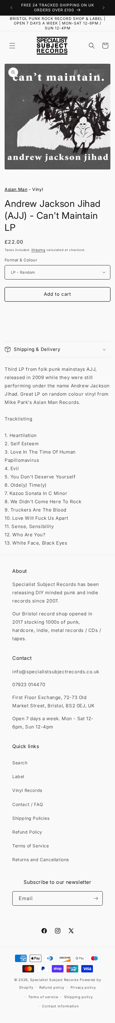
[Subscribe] (95, 898)
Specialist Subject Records (54, 980)
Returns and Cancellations (40, 859)
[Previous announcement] (11, 7)
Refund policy (51, 987)
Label (18, 776)
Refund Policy (27, 832)
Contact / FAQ (27, 804)
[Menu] (12, 45)
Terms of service (43, 997)
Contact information (60, 1006)
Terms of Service (30, 845)
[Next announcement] (103, 7)
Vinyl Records (27, 790)
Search (20, 762)
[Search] (91, 45)
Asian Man (16, 189)
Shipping (38, 250)
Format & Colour (21, 259)
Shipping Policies (30, 818)
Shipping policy (78, 997)
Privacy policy (83, 987)
